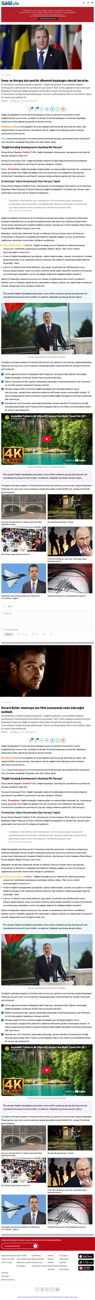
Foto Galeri (63, 1255)
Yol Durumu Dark (8, 1259)
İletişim (29, 1297)
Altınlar (51, 1255)
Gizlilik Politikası (38, 1297)
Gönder (9, 634)
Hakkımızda (21, 1297)
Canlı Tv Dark (22, 1255)
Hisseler (51, 1262)
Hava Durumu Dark (8, 1255)
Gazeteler (63, 1266)
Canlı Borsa (36, 1255)
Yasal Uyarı (74, 1297)
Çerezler (48, 1297)
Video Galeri (64, 1259)
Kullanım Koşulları (63, 1297)
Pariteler (51, 1269)
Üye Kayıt (5, 1276)
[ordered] (33, 634)
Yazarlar (62, 1262)
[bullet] (37, 634)
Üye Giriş (4, 1273)
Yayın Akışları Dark (24, 1259)
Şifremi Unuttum (8, 1279)
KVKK (54, 1297)
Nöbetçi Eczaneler (24, 1262)
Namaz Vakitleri (38, 1259)
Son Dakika (21, 1266)
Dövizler (51, 1259)
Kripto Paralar (53, 1266)
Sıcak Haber (64, 1269)
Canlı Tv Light (6, 1262)
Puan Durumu (37, 1262)
